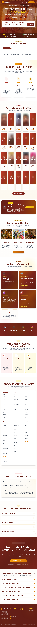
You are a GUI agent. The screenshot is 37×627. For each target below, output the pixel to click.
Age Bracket (13, 22)
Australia (26, 394)
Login (12, 613)
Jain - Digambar (16, 404)
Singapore (26, 414)
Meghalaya (15, 445)
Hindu (15, 394)
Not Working (26, 438)
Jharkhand (15, 436)
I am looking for (6, 22)
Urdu (33, 54)
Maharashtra (15, 442)
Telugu (4, 399)
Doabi (11, 54)
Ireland (26, 402)
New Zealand (27, 409)
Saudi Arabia (27, 412)
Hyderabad (5, 432)
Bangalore (4, 425)
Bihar (14, 428)
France (26, 399)
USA (25, 417)
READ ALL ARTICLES (18, 252)
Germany (26, 401)
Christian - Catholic (17, 401)
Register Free (31, 2)
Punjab (15, 451)
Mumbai (4, 428)
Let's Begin (30, 24)
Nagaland (15, 448)
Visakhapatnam (5, 448)
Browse (17, 2)
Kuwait (26, 406)
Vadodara (4, 451)
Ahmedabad (5, 435)
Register (12, 611)
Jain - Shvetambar (17, 406)
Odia (4, 409)
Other (4, 417)
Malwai (14, 54)
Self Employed (27, 436)
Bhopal (4, 446)
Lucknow (4, 438)
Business (26, 432)
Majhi (18, 54)
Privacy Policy (22, 612)
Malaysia (26, 407)
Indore (4, 443)
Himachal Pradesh (16, 435)
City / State (31, 48)
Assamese (4, 414)
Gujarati (4, 404)
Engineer (26, 425)
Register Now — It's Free (17, 560)
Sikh (14, 396)
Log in (26, 2)
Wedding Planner (13, 616)
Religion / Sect (21, 22)
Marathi (4, 401)
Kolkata (4, 430)
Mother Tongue (6, 48)
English (4, 396)
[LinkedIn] (7, 618)
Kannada (4, 407)
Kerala (15, 439)
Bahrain (26, 396)
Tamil (4, 402)
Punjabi (4, 54)
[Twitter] (5, 618)
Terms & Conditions (23, 611)
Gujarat (15, 432)
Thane (4, 445)
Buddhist (15, 407)
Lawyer (26, 429)
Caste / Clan (23, 48)
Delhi (4, 427)
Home (14, 2)
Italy (25, 404)
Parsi (15, 409)
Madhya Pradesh (16, 441)
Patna (4, 450)
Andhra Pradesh (16, 423)
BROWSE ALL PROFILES (18, 193)
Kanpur (4, 440)
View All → (5, 419)
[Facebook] (2, 618)
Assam (15, 426)
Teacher (26, 428)
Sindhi (30, 54)
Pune (4, 433)
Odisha (15, 449)
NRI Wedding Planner (13, 618)
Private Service (27, 435)
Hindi (7, 54)
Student (26, 423)
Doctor (26, 426)
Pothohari (21, 54)
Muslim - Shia (16, 399)
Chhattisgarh (16, 429)
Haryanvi (26, 54)
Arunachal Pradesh (16, 425)
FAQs (21, 614)
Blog (22, 2)
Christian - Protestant (17, 402)
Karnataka (15, 438)
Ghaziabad (5, 453)
